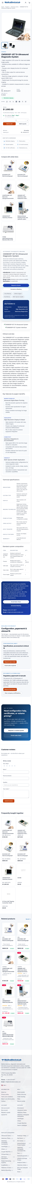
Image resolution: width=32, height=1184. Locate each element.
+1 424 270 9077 (10, 1079)
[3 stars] (9, 766)
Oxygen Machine (21, 1123)
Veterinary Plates (21, 1112)
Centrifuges (20, 1118)
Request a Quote (16, 285)
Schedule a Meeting (16, 289)
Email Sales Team (16, 601)
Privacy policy (5, 1094)
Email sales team (16, 735)
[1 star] (4, 766)
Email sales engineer (10, 665)
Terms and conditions (7, 1096)
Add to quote (22, 123)
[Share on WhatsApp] (7, 101)
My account (4, 1110)
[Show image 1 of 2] (4, 45)
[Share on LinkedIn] (16, 101)
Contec (3, 51)
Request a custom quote (16, 730)
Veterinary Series (15, 6)
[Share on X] (13, 101)
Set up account (5, 1108)
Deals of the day (21, 1094)
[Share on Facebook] (19, 101)
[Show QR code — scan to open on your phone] (25, 101)
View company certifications (13, 693)
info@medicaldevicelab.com (13, 1082)
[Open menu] (2, 2)
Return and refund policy (8, 1099)
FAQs (18, 1099)
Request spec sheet (10, 662)
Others (19, 1120)
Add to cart (9, 123)
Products (7, 6)
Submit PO (4, 1114)
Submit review (9, 800)
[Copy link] (22, 101)
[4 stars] (12, 766)
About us (3, 1092)
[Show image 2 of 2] (12, 45)
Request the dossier (10, 689)
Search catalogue (22, 1125)
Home (2, 6)
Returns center (21, 1101)
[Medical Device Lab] (12, 3)
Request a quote (5, 1112)
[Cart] (29, 2)
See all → (28, 919)
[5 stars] (15, 766)
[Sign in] (25, 2)
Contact (3, 1101)
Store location (21, 1092)
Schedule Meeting (16, 605)
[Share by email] (10, 101)
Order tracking (21, 1096)
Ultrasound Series (22, 1110)
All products (20, 1108)
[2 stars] (7, 766)
